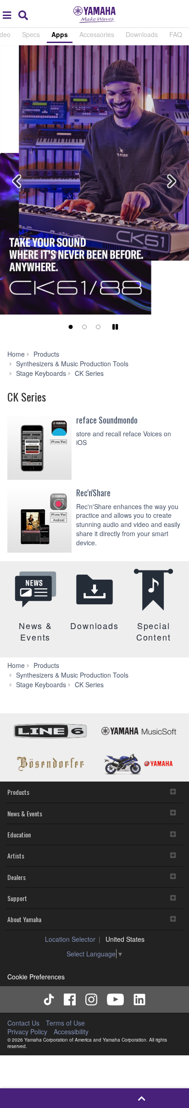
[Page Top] (141, 1098)
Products (18, 792)
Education (19, 834)
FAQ (175, 34)
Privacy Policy (27, 1031)
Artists (15, 855)
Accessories (96, 34)
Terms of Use (65, 1022)
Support (17, 898)
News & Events (24, 813)
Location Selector (70, 939)
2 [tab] (84, 326)
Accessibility (71, 1031)
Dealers (16, 877)
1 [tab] (70, 326)
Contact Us (23, 1022)
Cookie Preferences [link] (36, 976)
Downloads (142, 34)
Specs (31, 34)
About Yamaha (24, 919)
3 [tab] (98, 326)
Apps (59, 34)
